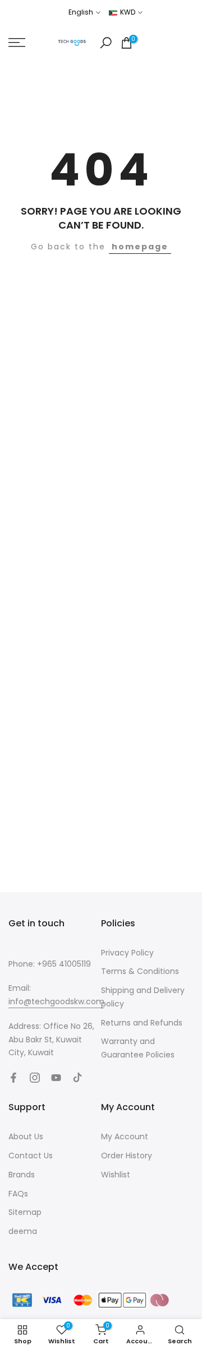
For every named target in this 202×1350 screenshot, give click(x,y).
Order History (126, 1155)
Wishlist (115, 1174)
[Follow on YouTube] (56, 1077)
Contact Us (30, 1155)
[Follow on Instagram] (35, 1077)
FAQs (18, 1193)
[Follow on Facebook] (13, 1077)
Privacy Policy (127, 952)
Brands (21, 1174)
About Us (25, 1136)
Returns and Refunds (141, 1022)
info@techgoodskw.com (56, 1001)
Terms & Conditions (140, 971)
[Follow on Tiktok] (77, 1077)
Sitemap (25, 1212)
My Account (124, 1136)
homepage (140, 246)
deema (22, 1231)
